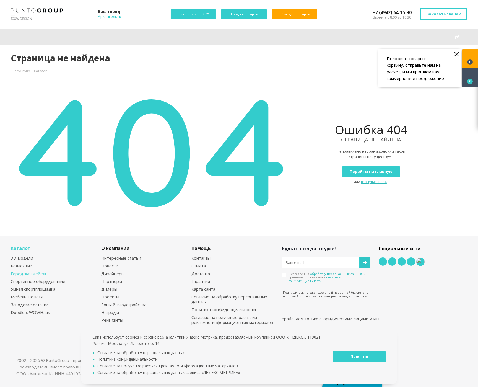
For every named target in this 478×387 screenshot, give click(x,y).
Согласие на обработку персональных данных (229, 299)
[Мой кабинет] (457, 37)
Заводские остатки (29, 304)
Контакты (201, 258)
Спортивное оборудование (38, 281)
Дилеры (109, 289)
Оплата (198, 266)
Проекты (110, 297)
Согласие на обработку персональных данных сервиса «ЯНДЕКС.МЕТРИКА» (168, 372)
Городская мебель (29, 273)
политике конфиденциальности (314, 279)
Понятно (359, 356)
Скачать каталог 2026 (193, 14)
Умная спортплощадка (33, 289)
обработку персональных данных (336, 274)
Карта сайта (203, 289)
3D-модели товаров (295, 14)
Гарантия (200, 281)
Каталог (20, 248)
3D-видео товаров (244, 14)
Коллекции (21, 266)
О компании (115, 248)
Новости (109, 266)
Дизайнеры (112, 273)
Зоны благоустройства (123, 304)
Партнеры (111, 281)
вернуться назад (374, 181)
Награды (110, 312)
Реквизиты (112, 320)
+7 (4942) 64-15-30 (392, 12)
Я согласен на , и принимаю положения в (326, 277)
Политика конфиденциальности (223, 309)
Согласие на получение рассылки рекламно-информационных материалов (232, 319)
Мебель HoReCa (27, 297)
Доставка (200, 273)
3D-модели (22, 258)
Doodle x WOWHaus (30, 312)
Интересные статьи (121, 258)
